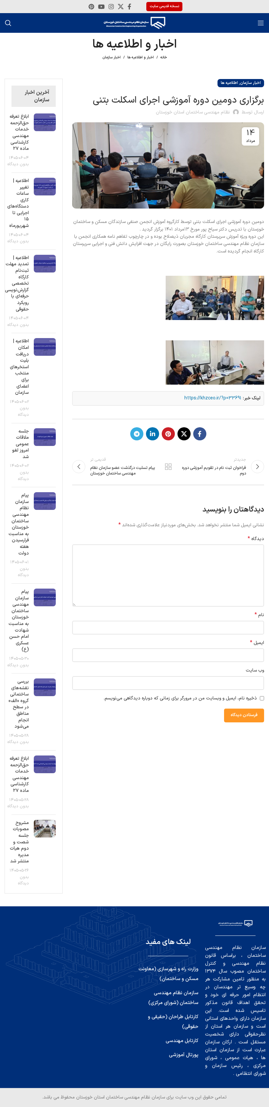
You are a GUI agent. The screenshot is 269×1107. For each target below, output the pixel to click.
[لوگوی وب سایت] (134, 22)
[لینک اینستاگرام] (111, 6)
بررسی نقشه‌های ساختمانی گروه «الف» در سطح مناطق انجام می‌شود (19, 704)
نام (259, 615)
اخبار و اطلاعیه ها (140, 57)
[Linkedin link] (152, 433)
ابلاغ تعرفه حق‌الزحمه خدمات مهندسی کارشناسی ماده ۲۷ (19, 132)
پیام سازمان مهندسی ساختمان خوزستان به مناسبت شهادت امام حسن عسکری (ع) (19, 620)
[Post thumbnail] (45, 140)
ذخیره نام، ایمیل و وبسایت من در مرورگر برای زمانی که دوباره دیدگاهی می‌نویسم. (180, 698)
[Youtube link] (101, 6)
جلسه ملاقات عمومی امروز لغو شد (20, 444)
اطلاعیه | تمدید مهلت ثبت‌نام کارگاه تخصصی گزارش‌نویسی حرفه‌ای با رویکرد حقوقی (17, 283)
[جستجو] (8, 23)
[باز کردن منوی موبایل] (260, 23)
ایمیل (257, 643)
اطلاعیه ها (229, 83)
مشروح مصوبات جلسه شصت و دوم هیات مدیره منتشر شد (19, 842)
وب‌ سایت (255, 670)
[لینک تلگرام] (136, 433)
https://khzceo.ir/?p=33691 (212, 398)
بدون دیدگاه (18, 164)
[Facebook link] (129, 6)
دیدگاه (256, 539)
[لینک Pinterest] (91, 6)
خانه (163, 57)
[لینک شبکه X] (121, 6)
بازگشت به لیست (168, 466)
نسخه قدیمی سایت (164, 6)
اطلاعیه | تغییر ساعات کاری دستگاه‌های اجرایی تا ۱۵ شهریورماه (18, 203)
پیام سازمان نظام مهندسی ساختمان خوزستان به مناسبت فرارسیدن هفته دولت (19, 524)
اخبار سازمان (111, 57)
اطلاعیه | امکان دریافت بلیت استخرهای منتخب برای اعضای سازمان (19, 367)
